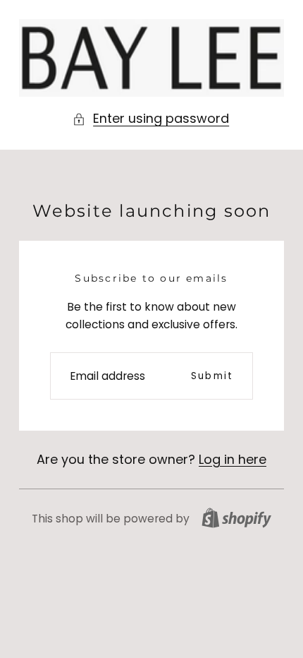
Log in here (232, 459)
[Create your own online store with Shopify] (236, 518)
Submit (212, 376)
